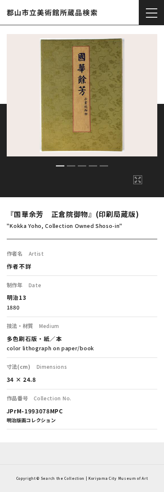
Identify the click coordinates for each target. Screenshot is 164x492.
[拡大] (137, 179)
